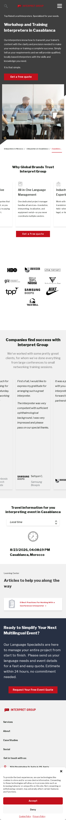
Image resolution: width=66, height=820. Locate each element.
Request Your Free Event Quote (33, 689)
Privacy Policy (39, 816)
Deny (33, 809)
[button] (61, 771)
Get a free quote (21, 76)
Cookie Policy (25, 816)
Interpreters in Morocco (13, 149)
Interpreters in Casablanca (37, 149)
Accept (33, 800)
